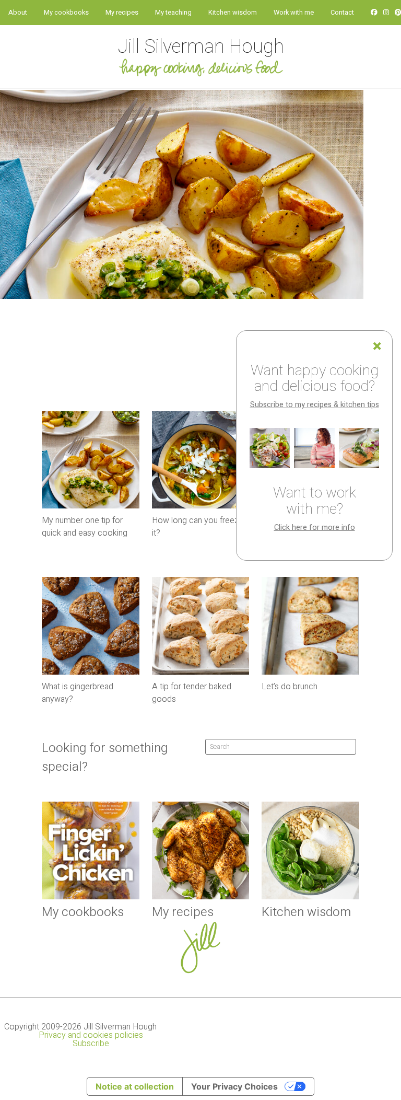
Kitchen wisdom (232, 12)
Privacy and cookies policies (91, 1035)
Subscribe (91, 1043)
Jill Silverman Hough (200, 47)
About (17, 12)
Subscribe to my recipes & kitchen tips (314, 404)
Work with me (294, 12)
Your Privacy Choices (234, 1086)
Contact (342, 12)
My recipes (121, 12)
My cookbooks (66, 12)
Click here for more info (314, 527)
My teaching (173, 12)
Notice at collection (135, 1086)
